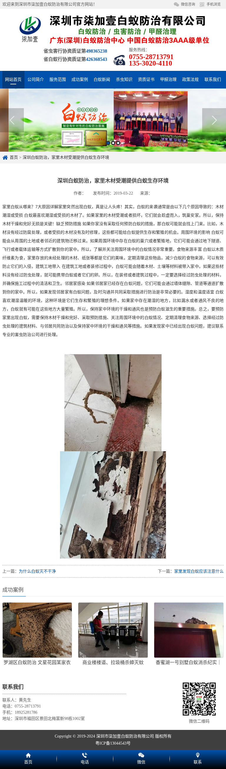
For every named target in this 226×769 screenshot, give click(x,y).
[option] (113, 120)
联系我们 (213, 79)
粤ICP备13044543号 (113, 743)
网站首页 (13, 79)
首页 (14, 157)
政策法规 (190, 79)
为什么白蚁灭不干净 (37, 571)
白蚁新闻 (102, 79)
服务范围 (57, 79)
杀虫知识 (124, 79)
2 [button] (113, 143)
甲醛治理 (168, 79)
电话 (84, 754)
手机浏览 (214, 4)
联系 (198, 754)
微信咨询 (188, 4)
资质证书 (146, 79)
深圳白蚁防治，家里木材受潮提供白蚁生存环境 (66, 157)
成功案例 (80, 79)
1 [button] (108, 143)
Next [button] (214, 120)
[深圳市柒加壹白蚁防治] (113, 29)
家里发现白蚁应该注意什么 (199, 571)
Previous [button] (12, 120)
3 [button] (118, 143)
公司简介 (35, 79)
